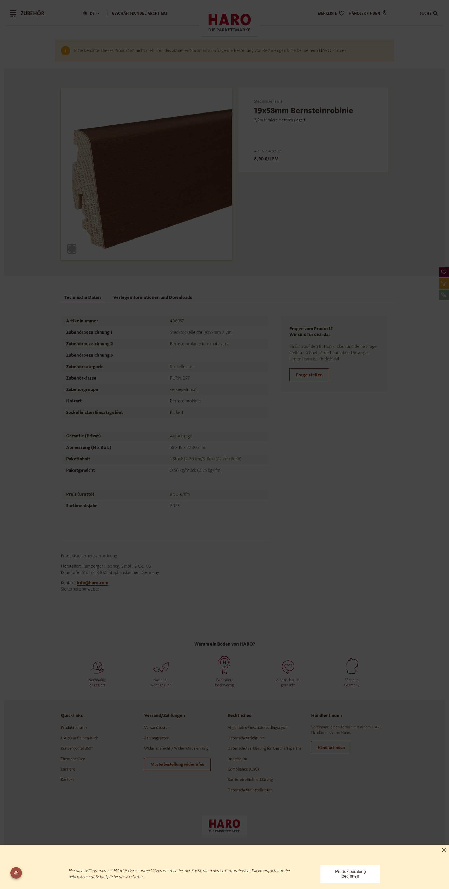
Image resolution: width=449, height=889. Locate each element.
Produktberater (74, 727)
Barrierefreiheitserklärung (250, 779)
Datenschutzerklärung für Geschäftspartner (265, 748)
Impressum (237, 758)
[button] (444, 272)
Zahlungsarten (156, 737)
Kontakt (67, 779)
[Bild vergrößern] (71, 249)
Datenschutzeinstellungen (250, 789)
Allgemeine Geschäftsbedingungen (257, 727)
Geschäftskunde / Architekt (140, 13)
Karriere (68, 769)
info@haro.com (92, 583)
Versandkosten (157, 727)
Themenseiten (73, 758)
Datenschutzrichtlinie (246, 737)
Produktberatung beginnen (350, 873)
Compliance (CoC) (243, 769)
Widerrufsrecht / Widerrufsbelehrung (176, 748)
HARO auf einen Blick (79, 737)
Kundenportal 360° (77, 748)
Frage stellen (309, 375)
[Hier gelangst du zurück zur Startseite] (224, 825)
